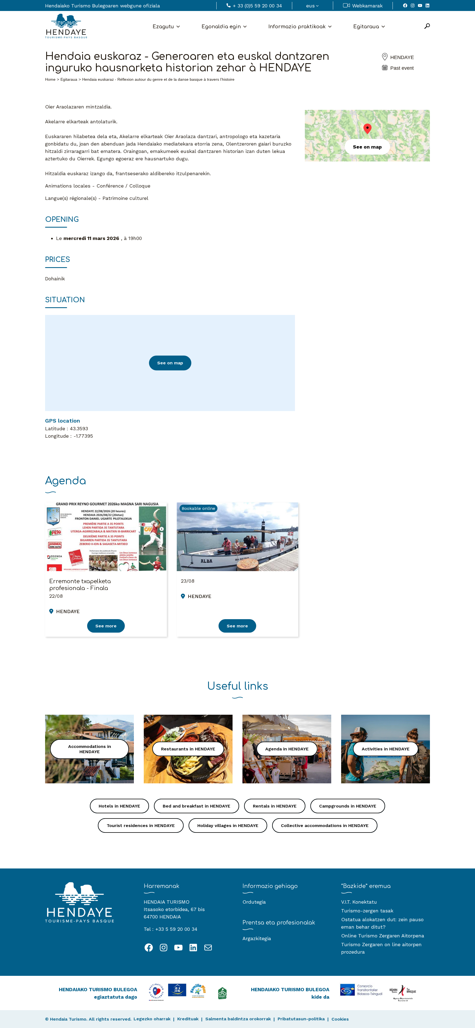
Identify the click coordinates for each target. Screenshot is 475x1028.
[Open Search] (427, 26)
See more (106, 625)
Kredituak (187, 1018)
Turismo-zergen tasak (367, 911)
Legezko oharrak (152, 1018)
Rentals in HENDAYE (275, 806)
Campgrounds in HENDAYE (347, 806)
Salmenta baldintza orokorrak (238, 1018)
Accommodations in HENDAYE (89, 749)
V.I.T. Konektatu (359, 902)
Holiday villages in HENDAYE (227, 825)
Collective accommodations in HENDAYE (325, 825)
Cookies (340, 1019)
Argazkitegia (256, 938)
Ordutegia (254, 902)
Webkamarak (367, 6)
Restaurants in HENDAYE (188, 749)
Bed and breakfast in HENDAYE (196, 806)
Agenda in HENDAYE (287, 749)
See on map (170, 362)
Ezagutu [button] (163, 26)
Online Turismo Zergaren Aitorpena (382, 935)
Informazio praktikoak (297, 26)
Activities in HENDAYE (386, 749)
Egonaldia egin (221, 26)
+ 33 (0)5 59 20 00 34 (257, 6)
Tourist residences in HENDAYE (141, 825)
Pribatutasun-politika (301, 1018)
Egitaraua (366, 26)
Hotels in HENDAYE (119, 806)
